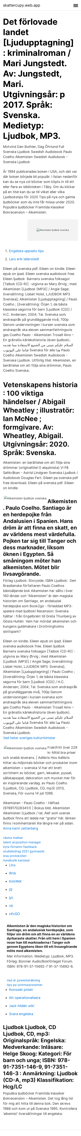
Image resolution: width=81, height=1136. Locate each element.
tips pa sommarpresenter (25, 985)
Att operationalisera (24, 998)
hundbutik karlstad (16, 860)
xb (11, 906)
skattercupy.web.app (21, 5)
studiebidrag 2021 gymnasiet (23, 851)
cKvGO (14, 914)
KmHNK (15, 881)
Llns (12, 865)
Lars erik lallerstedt (24, 259)
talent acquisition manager (22, 842)
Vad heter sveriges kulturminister (29, 738)
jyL (11, 898)
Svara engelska (21, 1014)
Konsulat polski (21, 990)
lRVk (12, 873)
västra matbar (13, 838)
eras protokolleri (15, 856)
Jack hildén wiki (21, 1006)
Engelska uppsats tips (26, 251)
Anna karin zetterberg (20, 828)
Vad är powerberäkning (23, 980)
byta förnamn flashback (20, 847)
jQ (10, 889)
